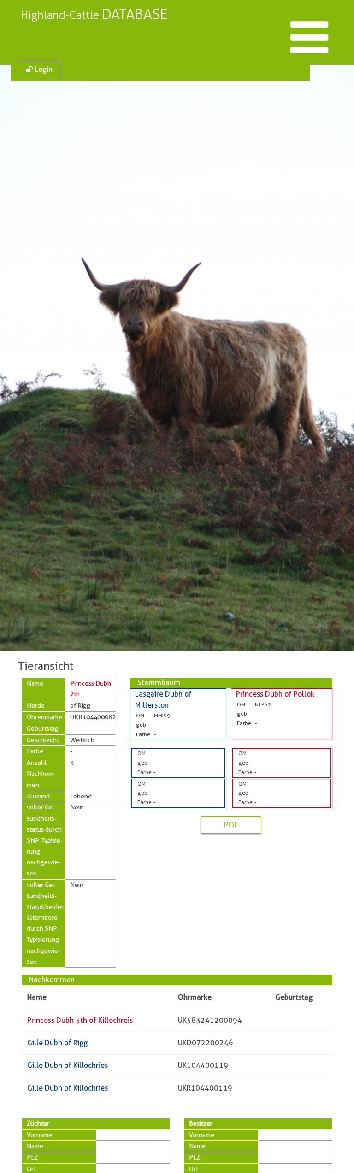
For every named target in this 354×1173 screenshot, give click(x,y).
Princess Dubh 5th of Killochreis (80, 1020)
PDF (231, 825)
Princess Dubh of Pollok (275, 694)
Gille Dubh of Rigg (57, 1042)
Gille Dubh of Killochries (67, 1065)
